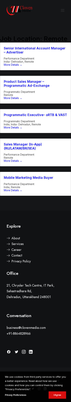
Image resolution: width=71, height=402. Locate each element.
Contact (16, 255)
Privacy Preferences (15, 395)
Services (17, 244)
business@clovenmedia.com (26, 327)
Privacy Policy (21, 261)
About (15, 238)
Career (16, 249)
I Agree (57, 395)
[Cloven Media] (19, 10)
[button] (62, 10)
